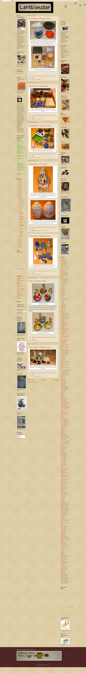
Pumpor (62, 518)
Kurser (62, 451)
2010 (19, 245)
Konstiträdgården (64, 425)
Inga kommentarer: (49, 115)
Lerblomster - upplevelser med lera (64, 472)
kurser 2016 (63, 457)
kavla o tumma (63, 399)
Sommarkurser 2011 (64, 537)
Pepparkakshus (63, 514)
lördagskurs (63, 489)
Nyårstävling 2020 (64, 510)
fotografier (62, 306)
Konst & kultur (63, 421)
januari (20, 237)
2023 (19, 185)
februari (20, 235)
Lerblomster (20, 103)
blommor (62, 277)
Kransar (62, 439)
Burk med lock (63, 285)
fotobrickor (62, 304)
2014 (19, 239)
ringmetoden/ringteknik (65, 522)
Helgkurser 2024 (63, 349)
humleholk (62, 355)
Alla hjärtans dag (64, 261)
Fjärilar (62, 301)
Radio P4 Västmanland (65, 520)
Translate (20, 313)
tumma (62, 560)
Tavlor (62, 546)
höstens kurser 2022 (64, 371)
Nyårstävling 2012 (64, 507)
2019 (19, 192)
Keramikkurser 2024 (64, 414)
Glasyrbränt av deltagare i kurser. (37, 79)
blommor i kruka (63, 279)
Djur (61, 286)
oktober (20, 203)
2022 (19, 187)
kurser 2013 (63, 452)
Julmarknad (63, 383)
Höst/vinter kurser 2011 (65, 365)
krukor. (62, 445)
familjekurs (63, 294)
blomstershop (63, 282)
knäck (62, 416)
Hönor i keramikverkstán (37, 281)
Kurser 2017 (63, 458)
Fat (61, 295)
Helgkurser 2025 (63, 350)
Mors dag (62, 496)
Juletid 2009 (63, 380)
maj (20, 208)
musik (62, 498)
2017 (19, 195)
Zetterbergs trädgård (64, 578)
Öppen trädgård (63, 581)
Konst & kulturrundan (20, 288)
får (61, 309)
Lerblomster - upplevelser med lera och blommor (64, 475)
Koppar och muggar (64, 436)
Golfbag (62, 337)
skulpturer (62, 529)
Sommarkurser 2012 (64, 539)
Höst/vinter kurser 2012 (65, 367)
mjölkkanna (63, 495)
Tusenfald (18, 298)
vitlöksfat (62, 572)
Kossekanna (63, 438)
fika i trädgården (63, 298)
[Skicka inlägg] (54, 115)
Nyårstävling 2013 (64, 508)
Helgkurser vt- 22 (64, 353)
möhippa (62, 501)
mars (20, 211)
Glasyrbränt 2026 (64, 315)
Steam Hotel (63, 542)
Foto (61, 303)
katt (61, 395)
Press (62, 517)
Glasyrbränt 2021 (64, 313)
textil (61, 550)
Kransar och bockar (64, 441)
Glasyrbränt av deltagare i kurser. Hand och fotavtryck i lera (65, 329)
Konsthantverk (63, 424)
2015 (19, 198)
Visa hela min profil (20, 132)
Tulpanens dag (63, 559)
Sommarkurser (63, 536)
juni (19, 206)
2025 (19, 182)
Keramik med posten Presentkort (64, 404)
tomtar (62, 552)
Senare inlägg (30, 379)
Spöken (62, 540)
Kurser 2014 (63, 454)
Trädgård (62, 555)
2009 (19, 247)
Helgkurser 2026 (63, 352)
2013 (19, 240)
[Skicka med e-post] (29, 77)
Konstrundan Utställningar (63, 435)
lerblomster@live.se (20, 73)
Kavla (62, 398)
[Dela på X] (31, 77)
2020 (19, 190)
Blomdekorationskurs (64, 275)
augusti (20, 204)
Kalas (62, 392)
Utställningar (63, 569)
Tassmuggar (63, 545)
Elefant (62, 291)
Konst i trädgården (64, 422)
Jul (61, 377)
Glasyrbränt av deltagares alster (40, 125)
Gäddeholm (63, 343)
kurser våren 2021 (64, 468)
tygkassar (62, 563)
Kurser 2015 (63, 455)
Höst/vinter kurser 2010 (65, 362)
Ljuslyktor (39, 230)
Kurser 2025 (63, 464)
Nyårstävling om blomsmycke (63, 512)
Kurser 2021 (63, 461)
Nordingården (19, 292)
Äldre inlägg (56, 379)
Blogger (48, 664)
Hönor (62, 359)
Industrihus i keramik (64, 374)
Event (62, 292)
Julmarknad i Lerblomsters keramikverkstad (63, 385)
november (21, 201)
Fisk (61, 300)
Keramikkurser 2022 (64, 412)
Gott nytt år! (63, 339)
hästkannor (63, 358)
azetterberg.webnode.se (65, 55)
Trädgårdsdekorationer (64, 556)
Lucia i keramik (63, 487)
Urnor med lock (43, 230)
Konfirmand (63, 418)
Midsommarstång (64, 493)
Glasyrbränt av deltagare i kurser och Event (64, 320)
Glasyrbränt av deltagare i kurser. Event (64, 325)
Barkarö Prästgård (64, 269)
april (20, 209)
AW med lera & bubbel (64, 267)
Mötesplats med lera (64, 502)
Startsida (43, 379)
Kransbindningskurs (64, 442)
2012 (19, 242)
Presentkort (63, 515)
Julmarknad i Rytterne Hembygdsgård (64, 389)
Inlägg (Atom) (35, 382)
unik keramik (63, 566)
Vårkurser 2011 (63, 575)
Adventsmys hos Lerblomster (64, 260)
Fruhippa (62, 307)
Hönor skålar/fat (34, 340)
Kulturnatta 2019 (63, 447)
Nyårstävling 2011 (64, 505)
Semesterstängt (63, 526)
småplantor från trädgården (63, 534)
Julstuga (62, 390)
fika (61, 297)
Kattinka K (19, 287)
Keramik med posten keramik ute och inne (64, 407)
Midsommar (63, 492)
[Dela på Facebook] (32, 77)
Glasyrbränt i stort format (38, 164)
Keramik (62, 401)
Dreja (62, 289)
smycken (62, 532)
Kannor (62, 393)
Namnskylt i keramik (64, 504)
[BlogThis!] (30, 77)
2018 (19, 193)
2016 (19, 197)
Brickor (62, 283)
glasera (62, 312)
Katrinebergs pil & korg (21, 285)
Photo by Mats (19, 294)
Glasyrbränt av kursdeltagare (39, 86)
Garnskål (62, 310)
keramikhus (63, 411)
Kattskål (62, 396)
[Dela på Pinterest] (33, 77)
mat (61, 490)
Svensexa (62, 543)
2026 (19, 180)
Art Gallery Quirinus (20, 280)
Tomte (62, 553)
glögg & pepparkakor (64, 336)
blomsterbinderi (63, 280)
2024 (19, 184)
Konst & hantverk (64, 419)
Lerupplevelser (63, 482)
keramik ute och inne (64, 408)
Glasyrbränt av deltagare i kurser (40, 18)
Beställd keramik (34, 230)
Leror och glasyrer (64, 479)
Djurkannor (62, 288)
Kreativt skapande (64, 444)
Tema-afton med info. (64, 548)
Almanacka (63, 263)
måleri (62, 499)
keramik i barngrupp (64, 402)
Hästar (62, 356)
